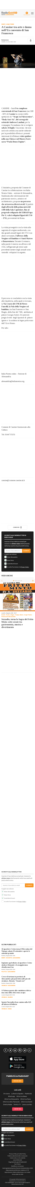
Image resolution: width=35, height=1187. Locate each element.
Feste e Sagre (10, 615)
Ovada (10, 1009)
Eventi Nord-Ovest (12, 564)
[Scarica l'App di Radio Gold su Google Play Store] (17, 1066)
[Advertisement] (17, 87)
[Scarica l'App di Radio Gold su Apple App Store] (17, 1059)
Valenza (10, 997)
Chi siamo (6, 1094)
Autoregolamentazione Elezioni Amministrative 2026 (17, 1168)
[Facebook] (6, 1050)
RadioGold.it (22, 1179)
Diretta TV (17, 1104)
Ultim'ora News (21, 1096)
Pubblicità (28, 1094)
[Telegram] (25, 1050)
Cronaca (4, 985)
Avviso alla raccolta (17, 1174)
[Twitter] (10, 1050)
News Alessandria (12, 557)
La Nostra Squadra (17, 1094)
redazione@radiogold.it (24, 1182)
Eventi (3, 24)
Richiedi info (17, 1081)
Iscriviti (26, 551)
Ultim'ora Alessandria (11, 1099)
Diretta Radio (7, 1104)
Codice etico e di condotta (17, 1158)
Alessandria (16, 958)
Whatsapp (11, 1096)
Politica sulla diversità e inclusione (17, 1156)
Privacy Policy (25, 567)
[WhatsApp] (29, 1050)
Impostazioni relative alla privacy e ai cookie (17, 1172)
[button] (33, 581)
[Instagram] (20, 1050)
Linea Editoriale (17, 1160)
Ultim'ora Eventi (26, 1102)
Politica (4, 972)
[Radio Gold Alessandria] (9, 13)
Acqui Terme (10, 24)
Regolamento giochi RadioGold (18, 1162)
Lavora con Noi (27, 1104)
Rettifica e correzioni (17, 1166)
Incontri (9, 958)
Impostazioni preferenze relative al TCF (17, 1170)
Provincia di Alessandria (8, 616)
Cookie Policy (22, 1154)
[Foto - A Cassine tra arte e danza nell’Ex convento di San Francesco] (17, 56)
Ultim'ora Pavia (25, 1099)
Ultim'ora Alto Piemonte (11, 1102)
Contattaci (17, 1109)
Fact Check (17, 1164)
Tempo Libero (19, 615)
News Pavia (10, 560)
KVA (23, 1184)
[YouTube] (15, 1050)
